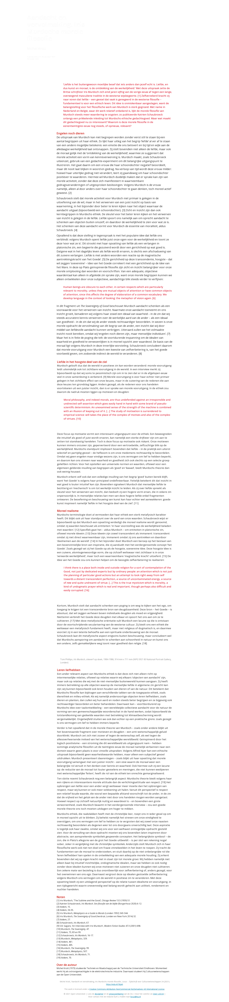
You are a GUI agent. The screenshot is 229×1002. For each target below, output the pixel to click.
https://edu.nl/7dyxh (114, 984)
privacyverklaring (116, 994)
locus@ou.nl (135, 996)
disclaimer (99, 994)
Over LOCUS (158, 994)
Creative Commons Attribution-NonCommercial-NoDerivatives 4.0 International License (126, 989)
